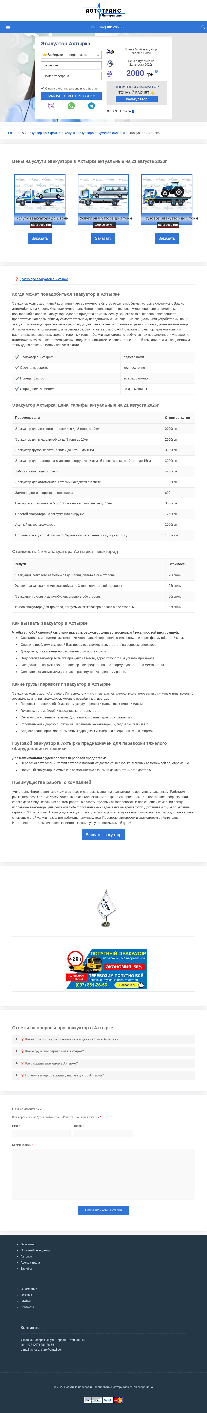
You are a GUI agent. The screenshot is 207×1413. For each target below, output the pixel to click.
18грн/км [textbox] (171, 535)
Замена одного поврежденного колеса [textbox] (44, 492)
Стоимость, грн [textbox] (177, 417)
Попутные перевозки (108, 10)
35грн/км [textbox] (175, 607)
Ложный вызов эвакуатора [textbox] (35, 524)
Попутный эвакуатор (35, 1250)
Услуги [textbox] (20, 564)
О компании (29, 1288)
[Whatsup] (71, 105)
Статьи (26, 1301)
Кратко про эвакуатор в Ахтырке (44, 279)
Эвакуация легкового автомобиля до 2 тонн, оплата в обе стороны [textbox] (65, 575)
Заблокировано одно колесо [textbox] (36, 471)
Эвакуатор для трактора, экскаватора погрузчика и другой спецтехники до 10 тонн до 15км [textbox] (83, 460)
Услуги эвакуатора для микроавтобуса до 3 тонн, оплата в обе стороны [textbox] (68, 585)
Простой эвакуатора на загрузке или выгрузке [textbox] (49, 514)
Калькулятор (136, 99)
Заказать (40, 238)
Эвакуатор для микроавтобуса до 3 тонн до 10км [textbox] (51, 439)
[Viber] (51, 105)
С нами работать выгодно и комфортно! (71, 88)
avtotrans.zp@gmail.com (46, 1349)
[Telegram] (91, 105)
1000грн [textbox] (171, 482)
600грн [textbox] (170, 492)
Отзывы (26, 1295)
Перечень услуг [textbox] (28, 417)
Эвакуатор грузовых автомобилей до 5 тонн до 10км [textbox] (54, 450)
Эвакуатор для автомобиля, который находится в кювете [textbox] (58, 482)
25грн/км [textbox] (175, 585)
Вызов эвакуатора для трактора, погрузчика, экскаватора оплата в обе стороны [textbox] (75, 607)
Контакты (27, 1307)
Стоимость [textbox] (178, 564)
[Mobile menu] (9, 27)
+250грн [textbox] (171, 471)
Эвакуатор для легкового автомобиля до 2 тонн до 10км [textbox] (57, 429)
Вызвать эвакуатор (103, 834)
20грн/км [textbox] (175, 575)
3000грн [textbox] (171, 460)
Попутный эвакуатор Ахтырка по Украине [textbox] (71, 535)
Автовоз (26, 1256)
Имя (16, 1125)
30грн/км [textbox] (175, 596)
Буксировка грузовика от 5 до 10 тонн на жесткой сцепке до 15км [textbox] (63, 503)
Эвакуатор (28, 1244)
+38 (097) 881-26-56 (107, 27)
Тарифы (26, 1268)
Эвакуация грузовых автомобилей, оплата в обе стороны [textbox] (58, 596)
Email (78, 1125)
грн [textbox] (171, 429)
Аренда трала (30, 1262)
